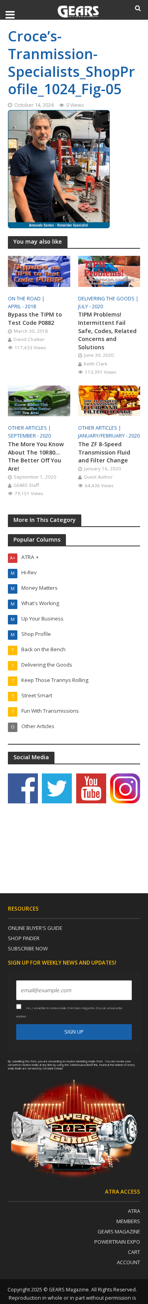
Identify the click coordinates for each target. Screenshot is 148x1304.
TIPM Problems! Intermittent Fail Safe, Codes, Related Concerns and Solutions (107, 330)
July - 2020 (90, 306)
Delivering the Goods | (109, 298)
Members (128, 1221)
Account (128, 1262)
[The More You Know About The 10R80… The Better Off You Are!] (39, 400)
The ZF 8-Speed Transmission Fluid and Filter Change (104, 452)
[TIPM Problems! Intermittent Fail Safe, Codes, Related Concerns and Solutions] (109, 270)
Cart (134, 1252)
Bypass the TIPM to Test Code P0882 (35, 318)
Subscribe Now (28, 948)
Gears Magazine (118, 1231)
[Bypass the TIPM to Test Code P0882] (39, 270)
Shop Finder (23, 938)
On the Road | (27, 298)
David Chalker (29, 339)
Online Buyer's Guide (35, 927)
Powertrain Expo (117, 1241)
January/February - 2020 (109, 435)
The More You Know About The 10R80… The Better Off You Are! (36, 456)
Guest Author (98, 477)
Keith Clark (95, 364)
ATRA (134, 1211)
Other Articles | (30, 428)
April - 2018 (22, 306)
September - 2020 (29, 435)
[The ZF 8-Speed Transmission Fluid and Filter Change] (109, 400)
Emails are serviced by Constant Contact (39, 1068)
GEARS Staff (26, 485)
